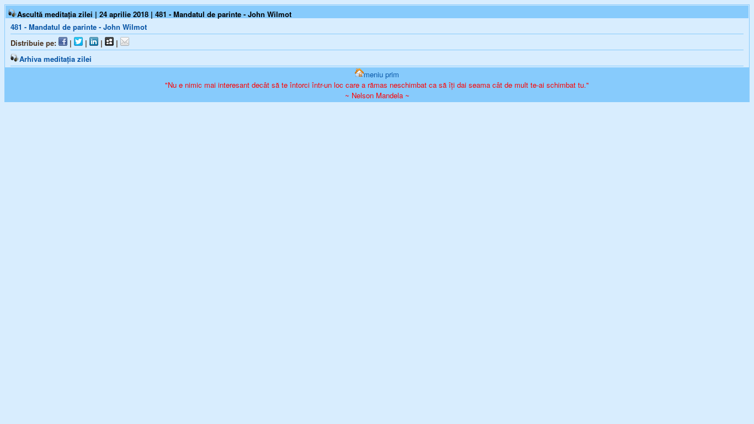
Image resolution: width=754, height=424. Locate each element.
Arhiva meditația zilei (55, 59)
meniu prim (381, 74)
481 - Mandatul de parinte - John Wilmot (78, 27)
